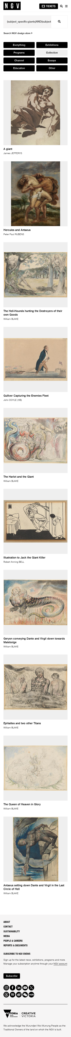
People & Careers (13, 941)
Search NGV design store (17, 33)
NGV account (60, 964)
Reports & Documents (15, 945)
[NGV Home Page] (12, 6)
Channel (19, 60)
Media (6, 936)
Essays (52, 60)
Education (19, 68)
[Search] (61, 6)
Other (52, 68)
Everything (19, 45)
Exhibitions (51, 45)
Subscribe (12, 976)
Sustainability (11, 931)
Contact (8, 926)
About (6, 922)
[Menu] (66, 6)
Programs (19, 53)
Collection (52, 53)
